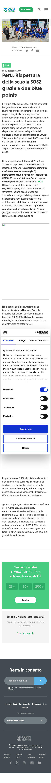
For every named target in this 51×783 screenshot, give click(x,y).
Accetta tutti (26, 429)
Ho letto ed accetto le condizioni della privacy (24, 688)
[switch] (44, 398)
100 (39, 586)
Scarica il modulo (25, 633)
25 (11, 586)
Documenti (36, 704)
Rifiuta (25, 448)
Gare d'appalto (24, 704)
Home (15, 47)
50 (25, 586)
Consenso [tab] (8, 340)
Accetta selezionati (25, 438)
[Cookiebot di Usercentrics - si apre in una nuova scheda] (36, 332)
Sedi (15, 704)
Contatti (8, 704)
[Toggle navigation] (46, 9)
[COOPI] (9, 9)
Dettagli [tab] (22, 340)
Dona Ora (26, 9)
